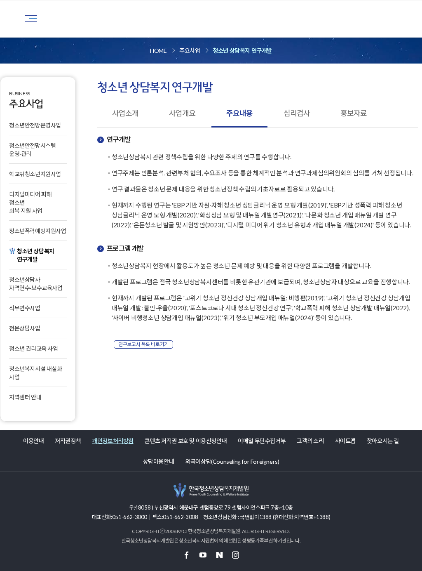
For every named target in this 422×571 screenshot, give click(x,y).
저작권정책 (68, 440)
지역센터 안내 (25, 397)
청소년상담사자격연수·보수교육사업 (36, 283)
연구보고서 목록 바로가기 (143, 344)
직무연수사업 (24, 307)
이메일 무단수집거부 (262, 440)
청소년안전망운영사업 (35, 125)
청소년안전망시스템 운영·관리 (32, 149)
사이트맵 (345, 440)
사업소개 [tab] (125, 113)
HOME (158, 50)
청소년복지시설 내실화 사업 (35, 372)
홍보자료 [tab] (353, 113)
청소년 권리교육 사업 (33, 348)
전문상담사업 (24, 328)
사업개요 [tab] (182, 113)
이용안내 (33, 440)
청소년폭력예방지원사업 (37, 230)
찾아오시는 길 (383, 440)
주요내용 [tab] (239, 113)
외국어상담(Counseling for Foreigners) (232, 461)
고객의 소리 (310, 440)
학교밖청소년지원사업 (35, 173)
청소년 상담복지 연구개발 (242, 50)
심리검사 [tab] (297, 113)
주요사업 (189, 50)
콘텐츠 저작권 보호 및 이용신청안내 (186, 440)
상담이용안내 (158, 461)
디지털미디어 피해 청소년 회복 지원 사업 (30, 202)
